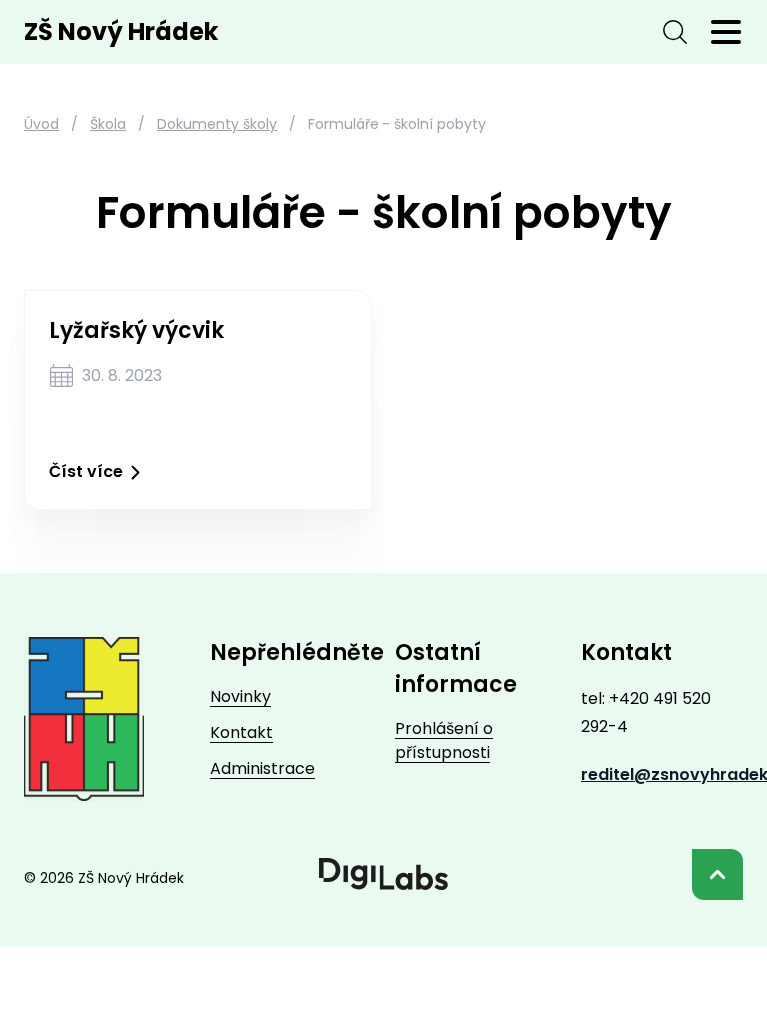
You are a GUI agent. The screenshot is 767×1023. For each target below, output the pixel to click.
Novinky (240, 696)
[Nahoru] (717, 874)
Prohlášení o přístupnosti (444, 740)
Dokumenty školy (217, 124)
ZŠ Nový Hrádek (121, 32)
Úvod (41, 124)
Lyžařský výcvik (136, 330)
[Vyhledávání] (675, 32)
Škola (108, 124)
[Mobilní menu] (726, 32)
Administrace (262, 768)
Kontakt (241, 732)
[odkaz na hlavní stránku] (84, 719)
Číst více (86, 471)
